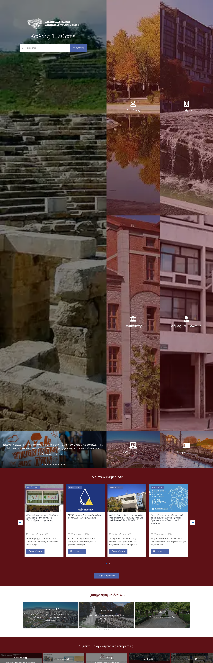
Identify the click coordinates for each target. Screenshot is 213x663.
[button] (42, 464)
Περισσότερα (35, 551)
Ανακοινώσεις (75, 487)
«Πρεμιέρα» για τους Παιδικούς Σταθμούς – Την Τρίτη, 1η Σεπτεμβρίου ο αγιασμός (43, 518)
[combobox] (45, 48)
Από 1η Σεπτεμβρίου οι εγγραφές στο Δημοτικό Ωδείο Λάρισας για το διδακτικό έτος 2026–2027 (126, 518)
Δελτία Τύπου (33, 487)
